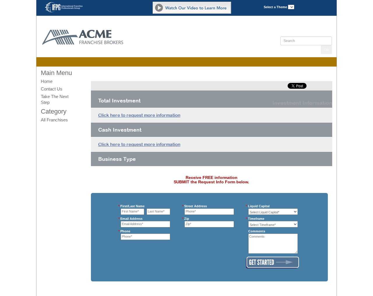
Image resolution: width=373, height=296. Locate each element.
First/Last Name (133, 206)
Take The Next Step (54, 99)
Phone (125, 231)
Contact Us (51, 88)
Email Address (131, 218)
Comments (256, 231)
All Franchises (54, 119)
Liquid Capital (259, 206)
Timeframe (256, 218)
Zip (186, 218)
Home (46, 81)
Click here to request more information (139, 115)
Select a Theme (275, 7)
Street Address (195, 206)
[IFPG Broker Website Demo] (192, 8)
